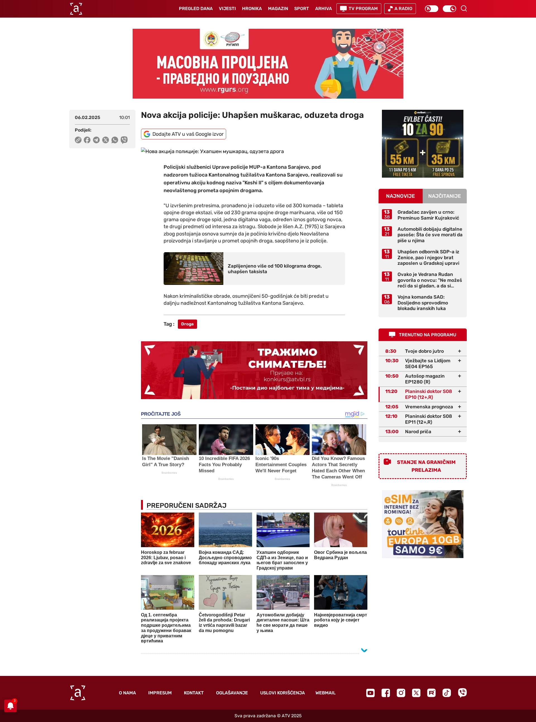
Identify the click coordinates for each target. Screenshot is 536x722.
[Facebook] (385, 692)
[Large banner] (268, 64)
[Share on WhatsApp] (114, 140)
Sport (301, 8)
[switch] (431, 8)
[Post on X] (105, 140)
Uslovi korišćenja (282, 692)
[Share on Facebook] (87, 140)
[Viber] (462, 693)
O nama (127, 692)
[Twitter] (416, 692)
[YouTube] (370, 693)
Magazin (278, 8)
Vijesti (227, 8)
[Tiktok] (446, 692)
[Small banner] (422, 144)
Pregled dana (196, 8)
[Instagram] (401, 692)
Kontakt (194, 692)
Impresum (160, 692)
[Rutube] (431, 692)
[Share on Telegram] (96, 140)
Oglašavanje (232, 692)
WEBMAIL (325, 692)
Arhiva (323, 8)
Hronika (252, 8)
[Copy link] (78, 140)
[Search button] (464, 8)
